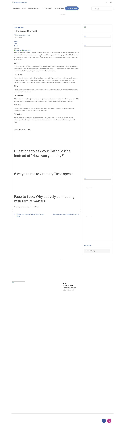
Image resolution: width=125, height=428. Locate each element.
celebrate (22, 207)
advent (17, 207)
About (24, 8)
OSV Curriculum (47, 8)
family (27, 207)
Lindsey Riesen (19, 27)
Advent (37, 207)
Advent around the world (25, 31)
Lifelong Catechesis (34, 8)
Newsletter (16, 8)
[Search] (114, 8)
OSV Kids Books (72, 8)
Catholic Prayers (59, 8)
